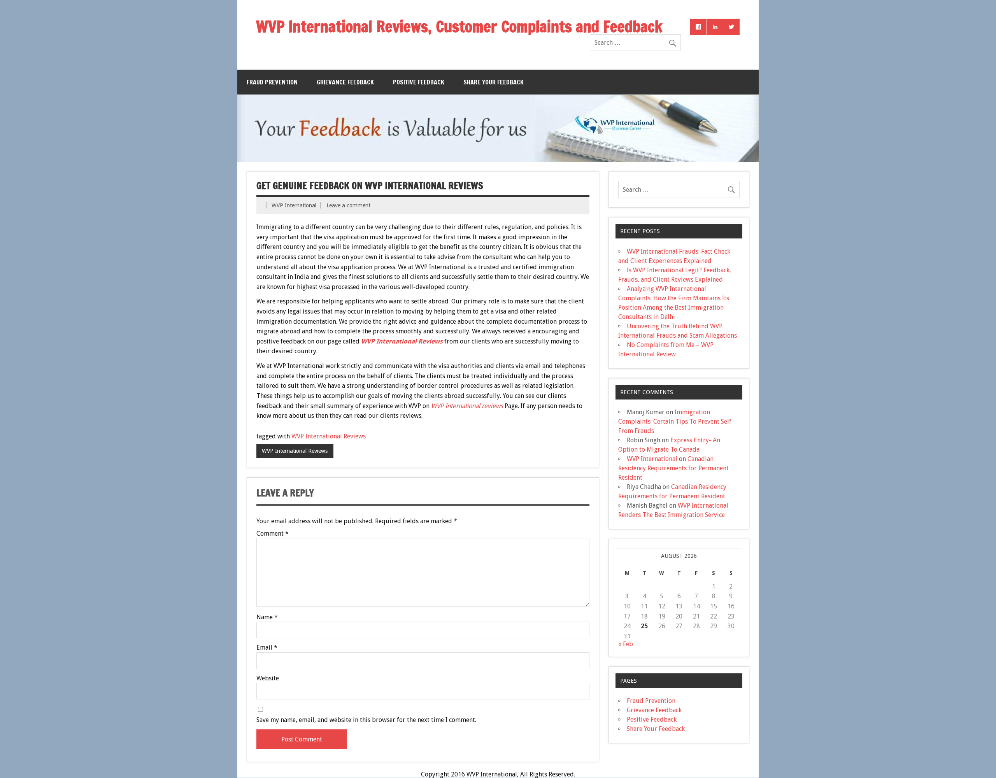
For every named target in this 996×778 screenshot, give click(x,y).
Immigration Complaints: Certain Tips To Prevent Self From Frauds (674, 421)
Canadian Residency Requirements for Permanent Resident (673, 468)
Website (267, 678)
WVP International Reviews (328, 436)
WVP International (294, 205)
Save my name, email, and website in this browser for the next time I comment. (366, 720)
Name (267, 617)
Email (266, 648)
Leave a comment (348, 205)
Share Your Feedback (493, 82)
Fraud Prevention (272, 82)
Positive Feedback (418, 82)
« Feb (625, 644)
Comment (272, 534)
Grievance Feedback (345, 82)
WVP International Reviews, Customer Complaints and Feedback (459, 26)
